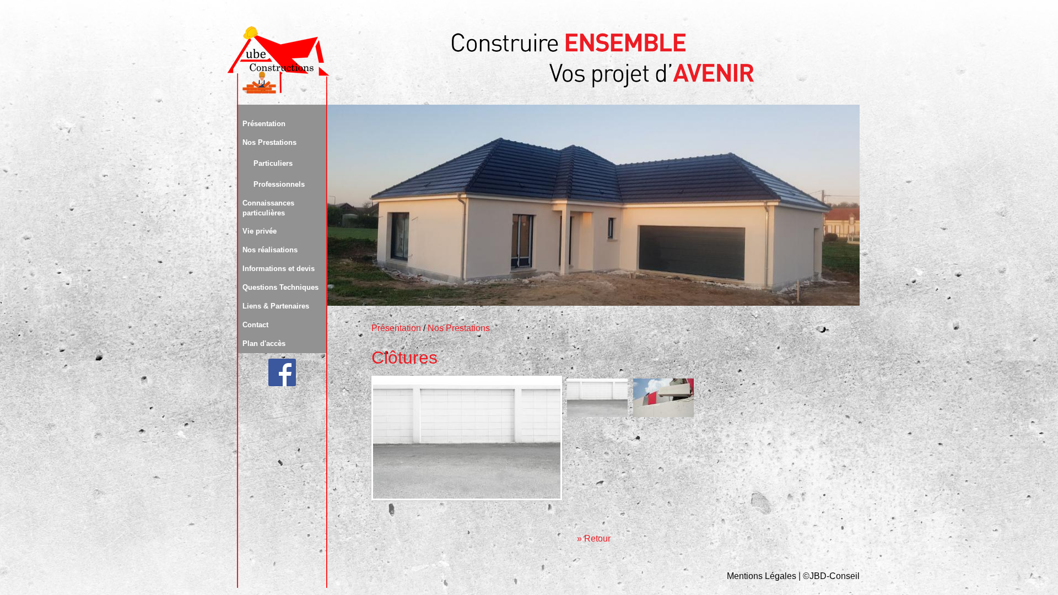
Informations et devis (278, 268)
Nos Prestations (269, 142)
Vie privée (259, 231)
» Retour (594, 538)
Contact (255, 325)
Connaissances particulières (268, 208)
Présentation (263, 124)
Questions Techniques (280, 287)
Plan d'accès (263, 343)
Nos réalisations (270, 250)
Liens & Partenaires (275, 306)
